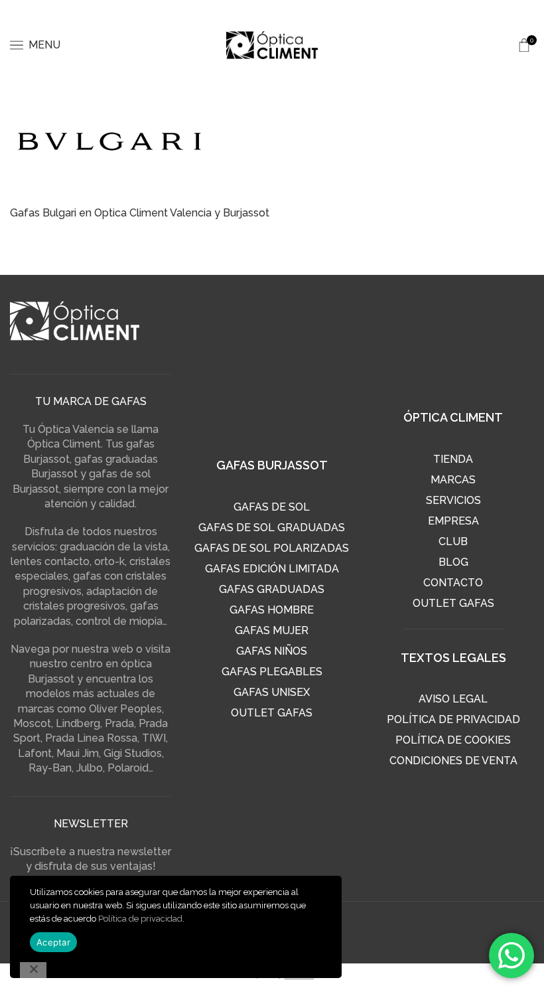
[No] (33, 970)
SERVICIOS (453, 500)
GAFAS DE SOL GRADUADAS (271, 527)
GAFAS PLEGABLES (272, 671)
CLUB (453, 541)
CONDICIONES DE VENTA (453, 760)
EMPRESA (453, 521)
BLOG (453, 562)
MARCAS (453, 479)
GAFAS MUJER (271, 630)
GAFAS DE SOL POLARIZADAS (271, 548)
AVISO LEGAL (453, 699)
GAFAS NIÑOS (271, 651)
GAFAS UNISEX (272, 692)
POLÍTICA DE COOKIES (453, 740)
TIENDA (453, 459)
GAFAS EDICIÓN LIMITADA (272, 568)
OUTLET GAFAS (271, 712)
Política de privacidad (140, 919)
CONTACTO (453, 582)
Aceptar (53, 942)
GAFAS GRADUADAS (271, 589)
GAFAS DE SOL (272, 507)
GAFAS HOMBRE (272, 610)
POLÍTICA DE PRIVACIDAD (453, 719)
